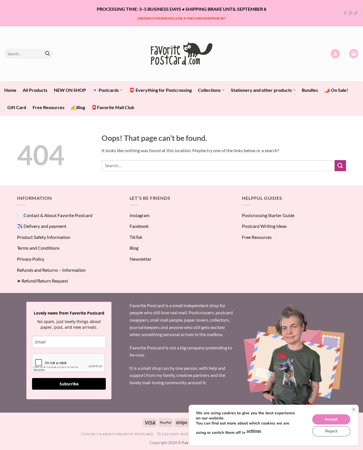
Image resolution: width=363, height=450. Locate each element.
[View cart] (353, 53)
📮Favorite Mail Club (112, 107)
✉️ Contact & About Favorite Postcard (54, 215)
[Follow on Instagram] (350, 13)
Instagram (139, 215)
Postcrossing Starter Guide (268, 215)
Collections (209, 90)
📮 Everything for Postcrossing (160, 90)
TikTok (136, 237)
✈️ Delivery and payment (41, 226)
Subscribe (69, 384)
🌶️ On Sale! (336, 90)
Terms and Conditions (38, 248)
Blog (134, 248)
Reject (331, 431)
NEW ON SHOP (70, 90)
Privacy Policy (30, 259)
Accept (331, 419)
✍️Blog (78, 107)
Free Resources (48, 107)
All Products (35, 90)
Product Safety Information (43, 237)
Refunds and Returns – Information (51, 270)
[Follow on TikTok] (356, 13)
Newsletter (140, 259)
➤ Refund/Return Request (42, 280)
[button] (335, 53)
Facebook (139, 226)
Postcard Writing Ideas (264, 226)
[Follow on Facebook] (345, 13)
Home (10, 90)
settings (253, 431)
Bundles (310, 90)
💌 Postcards (105, 90)
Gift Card (16, 107)
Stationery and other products (261, 90)
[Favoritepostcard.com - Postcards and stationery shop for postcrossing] (181, 54)
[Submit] (47, 54)
